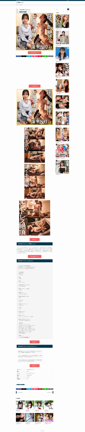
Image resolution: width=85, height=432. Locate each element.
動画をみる (34, 239)
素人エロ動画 (29, 373)
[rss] (67, 0)
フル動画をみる (35, 86)
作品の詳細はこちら (35, 52)
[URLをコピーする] (50, 56)
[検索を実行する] (68, 9)
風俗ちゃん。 (33, 373)
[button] (18, 56)
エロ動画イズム (20, 2)
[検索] (68, 0)
